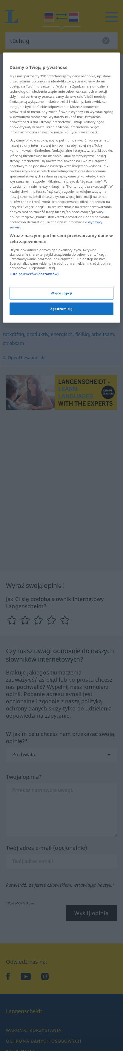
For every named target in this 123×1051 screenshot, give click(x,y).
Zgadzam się (61, 308)
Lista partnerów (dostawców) (34, 274)
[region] (61, 187)
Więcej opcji (61, 293)
